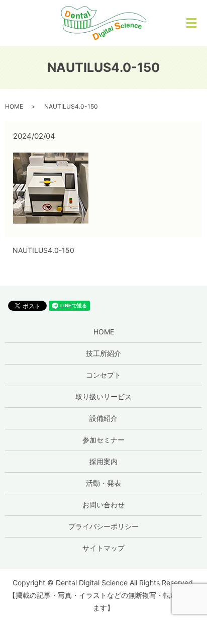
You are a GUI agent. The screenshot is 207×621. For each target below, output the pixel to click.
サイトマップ (103, 548)
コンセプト (103, 375)
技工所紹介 (103, 353)
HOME (14, 106)
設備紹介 (103, 418)
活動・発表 (103, 483)
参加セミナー (103, 439)
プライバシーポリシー (103, 526)
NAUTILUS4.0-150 (43, 250)
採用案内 (103, 461)
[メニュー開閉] (191, 23)
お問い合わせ (103, 504)
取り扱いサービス (103, 396)
